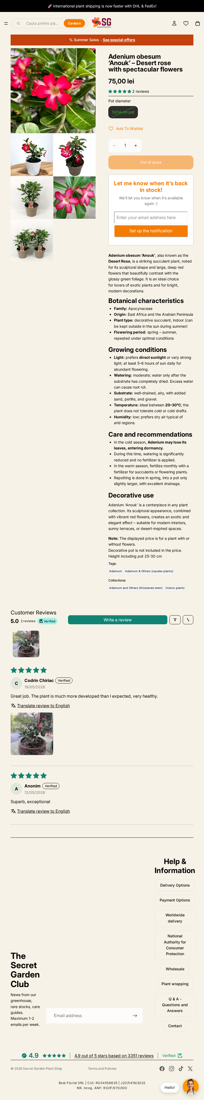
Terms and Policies (102, 1069)
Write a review (118, 619)
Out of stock (151, 162)
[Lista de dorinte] (186, 23)
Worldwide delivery (175, 918)
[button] (120, 91)
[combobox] (42, 23)
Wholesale (175, 969)
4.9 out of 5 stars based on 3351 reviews (114, 1055)
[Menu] (6, 23)
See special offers (119, 39)
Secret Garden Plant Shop (42, 1069)
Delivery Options (175, 885)
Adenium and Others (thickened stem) (136, 588)
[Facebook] (162, 1068)
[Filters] (175, 619)
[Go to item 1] (26, 644)
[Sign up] (135, 1015)
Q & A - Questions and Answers (175, 1005)
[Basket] (197, 23)
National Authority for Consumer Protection (175, 945)
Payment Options (175, 900)
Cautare (74, 23)
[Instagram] (171, 1068)
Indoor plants (175, 588)
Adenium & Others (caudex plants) (149, 571)
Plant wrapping (175, 983)
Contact (175, 1025)
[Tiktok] (181, 1068)
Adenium (115, 571)
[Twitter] (190, 1068)
